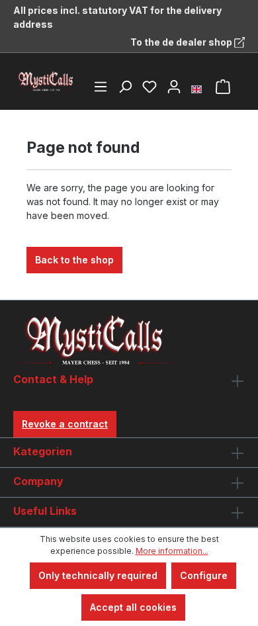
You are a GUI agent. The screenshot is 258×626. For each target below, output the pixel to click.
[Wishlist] (149, 86)
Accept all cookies (133, 607)
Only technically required (97, 575)
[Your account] (174, 86)
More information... (172, 551)
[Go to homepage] (46, 81)
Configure (204, 575)
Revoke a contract (65, 423)
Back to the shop (74, 259)
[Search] (125, 86)
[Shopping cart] (223, 86)
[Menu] (100, 86)
